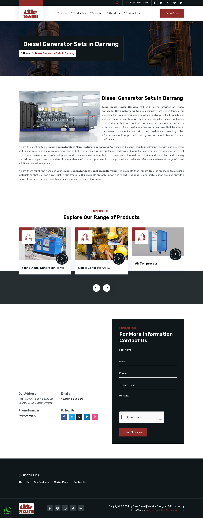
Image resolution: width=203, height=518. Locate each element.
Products (78, 13)
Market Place (61, 482)
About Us (114, 13)
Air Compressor (146, 263)
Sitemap (97, 13)
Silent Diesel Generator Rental (43, 268)
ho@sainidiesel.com (139, 3)
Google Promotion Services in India (165, 510)
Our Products (41, 482)
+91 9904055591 (28, 415)
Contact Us (133, 13)
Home (63, 13)
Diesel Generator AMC (94, 268)
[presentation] (96, 288)
